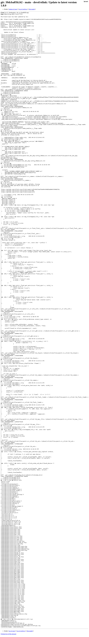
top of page (12, 631)
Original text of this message (8, 634)
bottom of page (13, 9)
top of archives (23, 9)
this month (32, 9)
